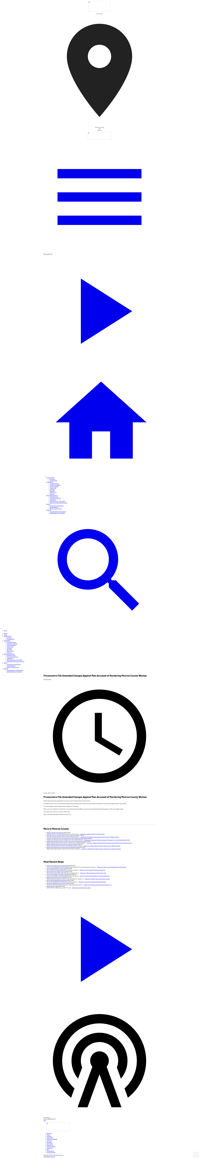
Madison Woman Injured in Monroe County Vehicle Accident (62, 844)
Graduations (53, 500)
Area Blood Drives (54, 483)
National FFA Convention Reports (58, 502)
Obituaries (52, 491)
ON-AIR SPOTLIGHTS (52, 495)
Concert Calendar (54, 486)
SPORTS (49, 510)
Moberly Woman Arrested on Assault (56, 877)
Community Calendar (55, 485)
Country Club (53, 488)
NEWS (48, 504)
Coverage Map (53, 480)
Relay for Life (53, 492)
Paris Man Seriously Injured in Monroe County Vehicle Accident (62, 835)
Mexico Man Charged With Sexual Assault (57, 880)
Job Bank (52, 489)
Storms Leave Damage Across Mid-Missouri (58, 865)
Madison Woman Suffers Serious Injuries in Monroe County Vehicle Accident (66, 841)
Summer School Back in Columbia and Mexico (58, 874)
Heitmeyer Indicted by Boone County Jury (57, 883)
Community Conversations (57, 505)
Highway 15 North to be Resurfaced (56, 832)
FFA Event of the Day (55, 498)
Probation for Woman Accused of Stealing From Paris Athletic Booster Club (66, 838)
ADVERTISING (50, 477)
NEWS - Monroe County (56, 508)
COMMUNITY (50, 482)
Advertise (52, 479)
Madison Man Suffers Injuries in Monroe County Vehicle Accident (63, 847)
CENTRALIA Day (54, 497)
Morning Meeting (54, 507)
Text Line (52, 494)
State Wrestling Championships (58, 511)
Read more (92, 834)
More (45, 1120)
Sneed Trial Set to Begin (53, 886)
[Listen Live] (99, 948)
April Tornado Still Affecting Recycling (56, 868)
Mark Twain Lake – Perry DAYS (57, 501)
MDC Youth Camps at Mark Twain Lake (56, 871)
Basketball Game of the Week (57, 513)
